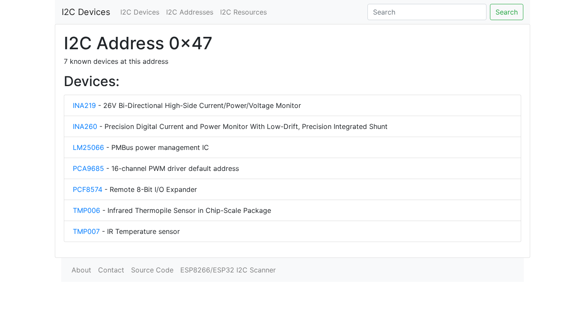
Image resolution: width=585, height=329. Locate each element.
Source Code (152, 270)
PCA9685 (88, 168)
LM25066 (88, 147)
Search (506, 12)
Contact (111, 270)
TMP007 (86, 231)
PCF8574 (87, 189)
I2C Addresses (189, 12)
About (81, 270)
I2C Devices (86, 12)
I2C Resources (243, 12)
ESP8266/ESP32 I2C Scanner (228, 270)
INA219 (84, 105)
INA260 (85, 126)
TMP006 (86, 210)
